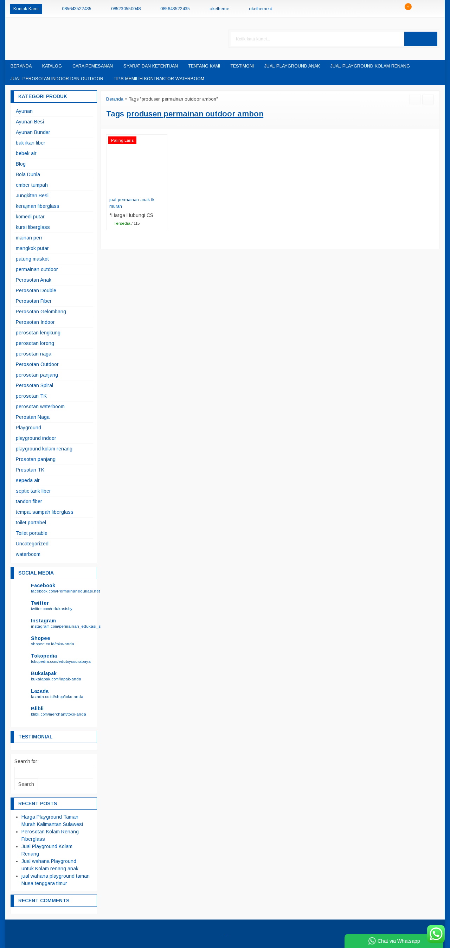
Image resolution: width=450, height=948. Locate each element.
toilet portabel (31, 522)
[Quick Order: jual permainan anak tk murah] (163, 189)
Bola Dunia (28, 174)
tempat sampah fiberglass (44, 512)
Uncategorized (32, 543)
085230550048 (126, 8)
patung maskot (32, 259)
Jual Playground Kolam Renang (370, 66)
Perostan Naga (33, 417)
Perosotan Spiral (34, 385)
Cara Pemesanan (92, 66)
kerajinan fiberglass (37, 206)
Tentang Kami (204, 66)
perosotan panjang (37, 375)
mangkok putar (32, 248)
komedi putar (30, 216)
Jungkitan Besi (32, 195)
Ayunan (24, 111)
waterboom (28, 554)
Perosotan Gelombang (41, 311)
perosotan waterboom (40, 406)
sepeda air (28, 480)
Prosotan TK (30, 470)
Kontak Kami (26, 8)
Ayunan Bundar (33, 132)
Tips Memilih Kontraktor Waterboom (159, 78)
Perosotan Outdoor (37, 364)
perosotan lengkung (38, 332)
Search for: (26, 761)
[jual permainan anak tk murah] (137, 164)
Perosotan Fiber (34, 301)
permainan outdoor (37, 269)
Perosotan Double (36, 290)
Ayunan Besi (30, 121)
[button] (420, 39)
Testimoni (242, 66)
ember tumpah (32, 185)
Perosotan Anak (33, 280)
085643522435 (76, 8)
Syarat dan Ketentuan (150, 66)
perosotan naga (33, 354)
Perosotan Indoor (35, 322)
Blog (21, 164)
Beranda (21, 66)
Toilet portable (31, 533)
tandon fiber (29, 501)
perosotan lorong (35, 343)
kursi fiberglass (33, 227)
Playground (28, 427)
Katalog (52, 66)
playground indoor (36, 438)
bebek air (26, 153)
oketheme (219, 8)
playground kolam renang (44, 448)
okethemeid (260, 8)
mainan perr (29, 238)
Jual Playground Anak (292, 66)
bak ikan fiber (30, 143)
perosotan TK (31, 396)
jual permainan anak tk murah (131, 203)
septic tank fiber (33, 491)
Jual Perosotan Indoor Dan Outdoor (57, 78)
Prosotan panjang (36, 459)
